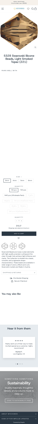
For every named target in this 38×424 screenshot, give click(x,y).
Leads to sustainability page (19, 400)
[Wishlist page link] (29, 9)
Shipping (11, 228)
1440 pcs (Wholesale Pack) (14, 195)
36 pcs (13, 206)
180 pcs (23, 206)
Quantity (19, 186)
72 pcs (30, 195)
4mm (15, 180)
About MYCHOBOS (10, 414)
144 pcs (14, 190)
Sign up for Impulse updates (15, 419)
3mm (7, 180)
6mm (30, 180)
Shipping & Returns (12, 273)
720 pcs (23, 190)
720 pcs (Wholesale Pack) (23, 201)
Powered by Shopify (19, 422)
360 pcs (7, 201)
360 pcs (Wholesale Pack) (18, 211)
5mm (22, 180)
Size (19, 177)
